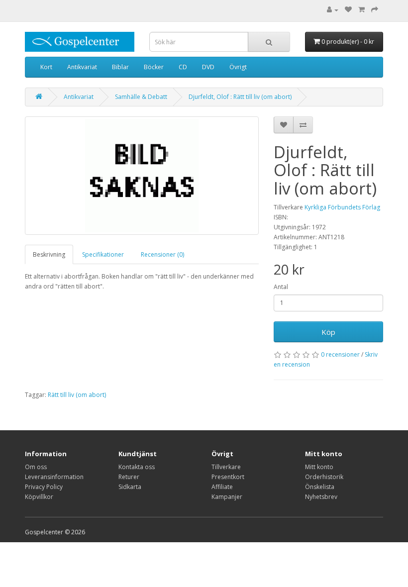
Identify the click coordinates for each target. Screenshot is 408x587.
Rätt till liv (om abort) (77, 395)
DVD (208, 67)
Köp (328, 332)
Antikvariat (82, 67)
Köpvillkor (39, 496)
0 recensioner (340, 354)
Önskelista (319, 487)
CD (183, 67)
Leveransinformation (54, 477)
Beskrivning (49, 254)
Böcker (154, 67)
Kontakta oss (136, 467)
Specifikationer (103, 254)
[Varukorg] (361, 9)
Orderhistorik (324, 477)
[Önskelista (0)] (348, 9)
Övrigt (238, 67)
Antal (281, 287)
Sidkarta (129, 487)
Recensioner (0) (162, 254)
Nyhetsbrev (321, 496)
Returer (128, 477)
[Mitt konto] (332, 9)
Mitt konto (319, 467)
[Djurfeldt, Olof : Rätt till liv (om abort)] (142, 175)
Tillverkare (226, 467)
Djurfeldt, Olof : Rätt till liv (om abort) (240, 97)
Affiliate (222, 487)
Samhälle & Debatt (141, 97)
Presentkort (227, 477)
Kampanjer (226, 496)
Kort (46, 67)
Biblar (120, 67)
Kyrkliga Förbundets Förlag (342, 207)
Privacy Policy (44, 487)
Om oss (36, 467)
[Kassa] (374, 9)
